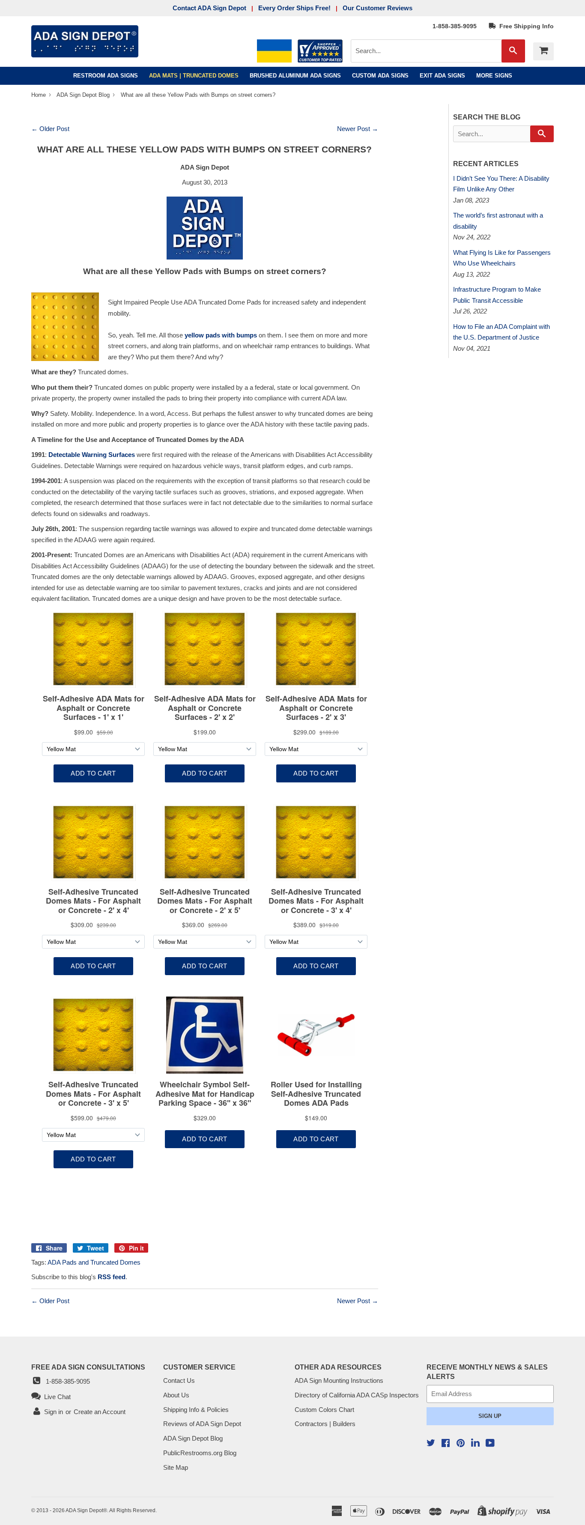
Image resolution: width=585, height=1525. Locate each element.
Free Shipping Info (525, 26)
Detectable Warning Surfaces (91, 454)
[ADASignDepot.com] (204, 228)
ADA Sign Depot (84, 1510)
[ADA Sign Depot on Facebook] (445, 1443)
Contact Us (179, 1380)
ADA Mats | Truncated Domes (194, 75)
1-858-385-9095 (455, 26)
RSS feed (111, 1276)
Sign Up (489, 1416)
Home (39, 95)
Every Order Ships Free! (294, 8)
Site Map (175, 1467)
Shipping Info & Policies (196, 1409)
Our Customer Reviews (377, 8)
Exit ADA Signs (442, 75)
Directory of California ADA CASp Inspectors (357, 1395)
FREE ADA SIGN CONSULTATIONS (88, 1367)
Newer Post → (357, 128)
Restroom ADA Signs (105, 75)
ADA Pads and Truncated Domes (94, 1262)
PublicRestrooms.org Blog (199, 1452)
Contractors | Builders (325, 1423)
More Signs (494, 75)
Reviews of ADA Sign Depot (202, 1423)
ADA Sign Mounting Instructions (339, 1380)
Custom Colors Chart (324, 1409)
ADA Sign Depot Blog (83, 95)
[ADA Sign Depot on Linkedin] (475, 1443)
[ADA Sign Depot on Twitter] (431, 1443)
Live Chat (56, 1396)
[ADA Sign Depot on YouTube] (490, 1443)
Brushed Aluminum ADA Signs (295, 75)
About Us (176, 1395)
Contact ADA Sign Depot (209, 8)
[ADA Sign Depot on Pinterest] (460, 1443)
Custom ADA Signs (380, 75)
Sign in (53, 1411)
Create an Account (99, 1411)
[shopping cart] (543, 51)
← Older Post (50, 128)
